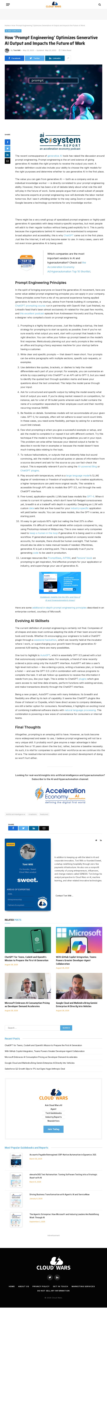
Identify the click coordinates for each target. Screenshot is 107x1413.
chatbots (33, 814)
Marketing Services (83, 1286)
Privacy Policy (40, 1286)
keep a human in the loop (44, 533)
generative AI (55, 155)
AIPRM (66, 558)
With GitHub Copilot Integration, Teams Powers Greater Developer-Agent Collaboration (76, 960)
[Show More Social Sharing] (68, 58)
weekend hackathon (45, 640)
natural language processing (80, 710)
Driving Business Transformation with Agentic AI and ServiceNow (60, 1194)
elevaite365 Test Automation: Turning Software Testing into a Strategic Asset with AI (63, 1176)
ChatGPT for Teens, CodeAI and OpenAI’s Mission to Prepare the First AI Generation (26, 958)
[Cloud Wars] (53, 4)
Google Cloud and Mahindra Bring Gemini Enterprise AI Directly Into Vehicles (76, 1004)
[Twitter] (7, 148)
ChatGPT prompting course (30, 305)
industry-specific (80, 508)
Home (7, 25)
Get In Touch (60, 1286)
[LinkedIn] (7, 154)
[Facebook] (7, 142)
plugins (83, 678)
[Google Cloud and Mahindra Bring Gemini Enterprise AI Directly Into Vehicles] (79, 986)
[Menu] (8, 4)
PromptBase (54, 558)
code (35, 552)
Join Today (53, 1129)
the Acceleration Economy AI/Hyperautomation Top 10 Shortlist (68, 267)
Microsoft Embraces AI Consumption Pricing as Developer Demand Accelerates (27, 1004)
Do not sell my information (53, 1291)
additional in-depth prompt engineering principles (59, 607)
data (31, 508)
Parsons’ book (84, 558)
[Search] (99, 4)
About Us (23, 1286)
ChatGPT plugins (29, 470)
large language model (78, 475)
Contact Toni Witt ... (63, 895)
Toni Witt (16, 50)
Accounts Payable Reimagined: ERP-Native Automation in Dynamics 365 (63, 1154)
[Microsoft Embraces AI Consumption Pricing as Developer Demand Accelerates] (28, 986)
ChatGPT (69, 235)
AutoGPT (45, 655)
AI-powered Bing (87, 466)
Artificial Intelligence (15, 814)
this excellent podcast (32, 313)
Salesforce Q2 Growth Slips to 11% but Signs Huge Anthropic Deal (35, 1069)
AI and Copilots (13, 31)
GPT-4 (90, 496)
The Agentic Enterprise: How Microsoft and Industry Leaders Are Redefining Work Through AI (64, 1216)
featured (44, 814)
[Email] (7, 161)
